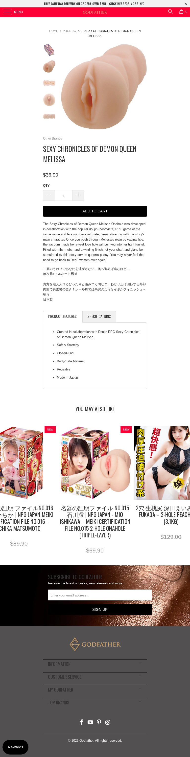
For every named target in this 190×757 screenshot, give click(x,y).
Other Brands (52, 138)
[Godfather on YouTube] (90, 722)
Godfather (86, 740)
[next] (142, 87)
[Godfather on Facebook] (81, 722)
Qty (46, 185)
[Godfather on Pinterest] (99, 722)
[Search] (170, 11)
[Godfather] (95, 12)
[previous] (65, 87)
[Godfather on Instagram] (108, 722)
